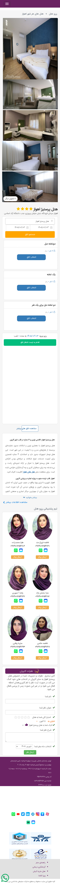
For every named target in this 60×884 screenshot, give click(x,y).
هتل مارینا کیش (39, 871)
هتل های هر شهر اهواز (33, 14)
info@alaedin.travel (40, 801)
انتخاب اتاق (31, 257)
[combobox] (30, 221)
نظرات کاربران (26, 671)
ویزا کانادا (41, 875)
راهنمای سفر (40, 862)
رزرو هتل (53, 14)
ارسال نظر (30, 752)
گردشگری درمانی (38, 867)
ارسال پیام (42, 557)
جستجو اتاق (30, 234)
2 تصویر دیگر (10, 199)
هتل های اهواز (29, 472)
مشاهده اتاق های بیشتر (29, 428)
